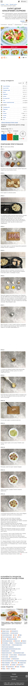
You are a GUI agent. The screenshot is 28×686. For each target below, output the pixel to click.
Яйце (20, 635)
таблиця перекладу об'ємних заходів (9, 122)
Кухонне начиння (14, 633)
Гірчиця (23, 666)
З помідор (13, 664)
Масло (13, 668)
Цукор (3, 666)
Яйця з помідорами (6, 662)
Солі (9, 668)
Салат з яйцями (13, 654)
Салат (15, 635)
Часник (17, 666)
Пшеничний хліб (10, 666)
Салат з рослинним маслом (7, 660)
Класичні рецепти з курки (19, 652)
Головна (14, 674)
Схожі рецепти (4, 24)
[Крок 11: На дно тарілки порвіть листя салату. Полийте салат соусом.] (14, 433)
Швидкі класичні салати (7, 652)
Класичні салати (22, 654)
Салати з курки (5, 654)
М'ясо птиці (14, 662)
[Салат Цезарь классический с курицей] (5, 52)
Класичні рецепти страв (7, 635)
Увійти (24, 1)
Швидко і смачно (5, 631)
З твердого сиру (22, 662)
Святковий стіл (15, 631)
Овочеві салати (16, 658)
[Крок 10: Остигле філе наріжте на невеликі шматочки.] (14, 410)
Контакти (14, 679)
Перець (3, 668)
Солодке (4, 639)
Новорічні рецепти (5, 650)
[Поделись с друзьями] (27, 676)
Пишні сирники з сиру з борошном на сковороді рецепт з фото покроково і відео (11, 624)
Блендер (13, 650)
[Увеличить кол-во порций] (26, 82)
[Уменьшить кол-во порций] (26, 84)
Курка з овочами (5, 664)
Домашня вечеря (5, 633)
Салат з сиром (5, 656)
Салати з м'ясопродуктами (21, 660)
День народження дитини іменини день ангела (11, 648)
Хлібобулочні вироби (12, 639)
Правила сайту (14, 676)
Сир (15, 637)
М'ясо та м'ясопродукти (7, 637)
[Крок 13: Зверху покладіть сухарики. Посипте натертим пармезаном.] (14, 480)
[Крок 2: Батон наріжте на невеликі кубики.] (14, 183)
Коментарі (11, 24)
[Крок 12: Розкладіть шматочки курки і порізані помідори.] (14, 457)
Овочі (19, 637)
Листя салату (20, 664)
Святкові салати (13, 656)
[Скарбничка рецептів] (19, 1)
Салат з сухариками (6, 658)
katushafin (22, 21)
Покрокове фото (19, 24)
